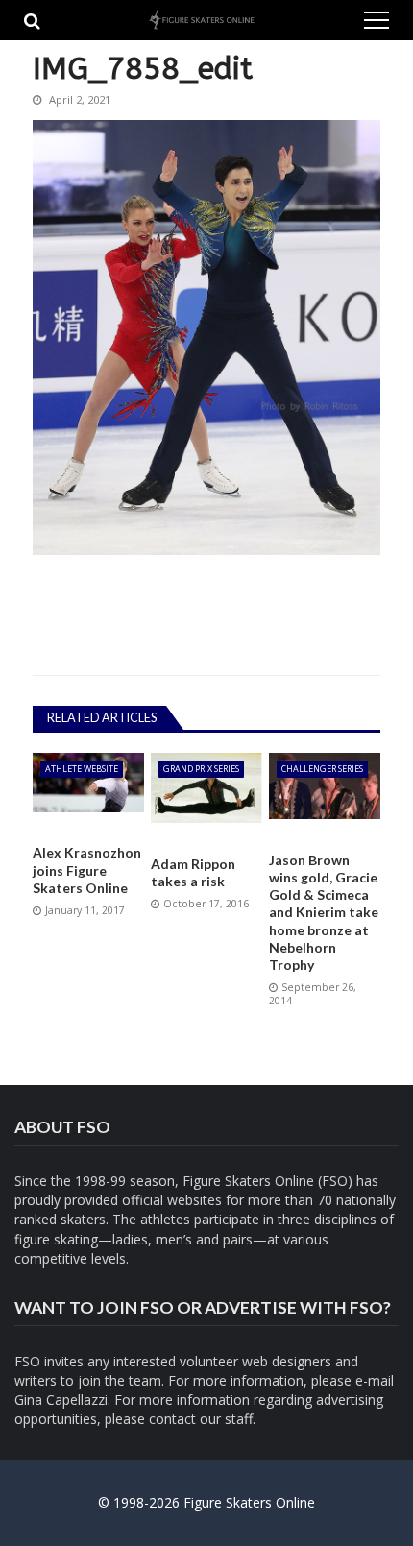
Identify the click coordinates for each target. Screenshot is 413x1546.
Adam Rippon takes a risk (193, 872)
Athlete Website (81, 768)
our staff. (227, 1419)
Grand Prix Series (201, 768)
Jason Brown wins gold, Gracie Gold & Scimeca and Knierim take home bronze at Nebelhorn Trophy (323, 912)
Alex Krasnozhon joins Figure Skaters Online (87, 869)
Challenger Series (322, 768)
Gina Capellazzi (61, 1399)
